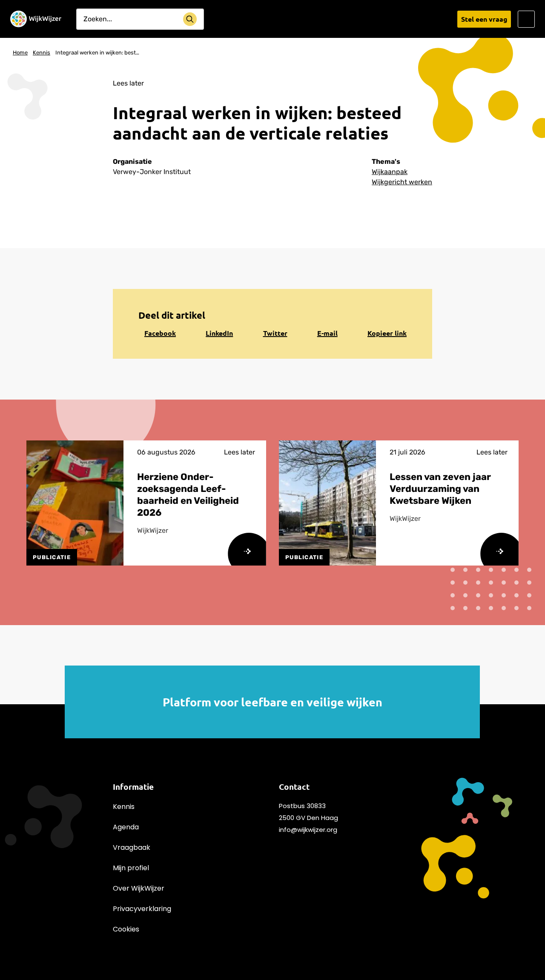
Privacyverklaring (142, 909)
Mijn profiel (131, 868)
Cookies (126, 929)
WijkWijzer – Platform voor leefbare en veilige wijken (35, 19)
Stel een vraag (484, 18)
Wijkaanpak (389, 172)
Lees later (128, 83)
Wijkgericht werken (402, 182)
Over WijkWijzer (138, 888)
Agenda (126, 827)
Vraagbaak (131, 847)
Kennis (124, 806)
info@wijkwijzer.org (308, 829)
